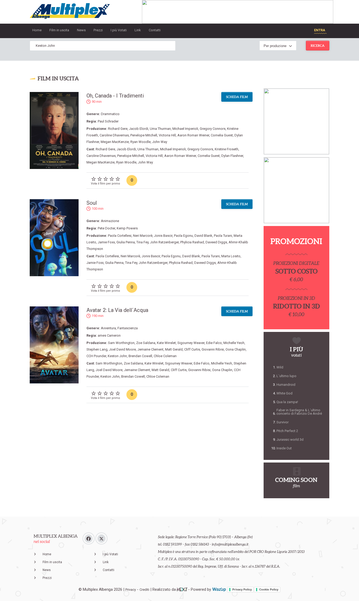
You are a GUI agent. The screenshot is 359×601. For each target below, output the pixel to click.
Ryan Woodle (140, 142)
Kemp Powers (127, 228)
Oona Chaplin (235, 349)
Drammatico (110, 114)
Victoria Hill (167, 135)
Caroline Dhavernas (114, 135)
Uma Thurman (160, 129)
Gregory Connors (212, 129)
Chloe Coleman (165, 356)
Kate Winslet (166, 343)
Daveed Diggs (216, 242)
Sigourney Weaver (190, 343)
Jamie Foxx (106, 242)
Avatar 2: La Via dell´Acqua (117, 310)
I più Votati (119, 30)
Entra (319, 30)
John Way (159, 142)
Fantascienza (127, 328)
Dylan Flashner (232, 156)
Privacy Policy (242, 589)
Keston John (117, 356)
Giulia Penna (125, 242)
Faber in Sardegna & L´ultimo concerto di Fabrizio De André (299, 411)
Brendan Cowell (140, 356)
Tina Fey (142, 242)
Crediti (144, 590)
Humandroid (285, 384)
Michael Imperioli (185, 129)
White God (284, 393)
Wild (279, 367)
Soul (91, 203)
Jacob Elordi (138, 129)
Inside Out (284, 448)
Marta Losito (230, 256)
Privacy (130, 590)
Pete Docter (106, 228)
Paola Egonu (183, 236)
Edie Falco (214, 343)
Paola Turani (223, 236)
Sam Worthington (121, 343)
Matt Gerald (174, 349)
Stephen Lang (96, 349)
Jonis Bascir (163, 236)
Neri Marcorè (142, 236)
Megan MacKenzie (115, 142)
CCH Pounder (96, 356)
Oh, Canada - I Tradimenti (115, 96)
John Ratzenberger (164, 242)
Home (37, 30)
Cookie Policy (268, 589)
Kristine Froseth (226, 149)
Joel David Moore (122, 349)
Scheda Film (237, 97)
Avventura (108, 328)
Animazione (110, 221)
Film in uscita (59, 30)
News (81, 30)
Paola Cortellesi (119, 236)
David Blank (203, 236)
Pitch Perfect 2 (287, 431)
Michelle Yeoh (233, 343)
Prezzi (98, 30)
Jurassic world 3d (290, 439)
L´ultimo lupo (286, 376)
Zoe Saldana (145, 343)
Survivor (282, 422)
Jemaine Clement (150, 349)
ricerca (318, 45)
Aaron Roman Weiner (193, 135)
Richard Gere (117, 129)
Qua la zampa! (287, 402)
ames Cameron (109, 335)
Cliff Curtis (192, 349)
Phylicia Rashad (192, 242)
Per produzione (275, 46)
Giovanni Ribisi (213, 349)
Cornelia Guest (222, 135)
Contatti (155, 30)
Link (138, 30)
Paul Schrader (108, 121)
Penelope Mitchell (143, 135)
